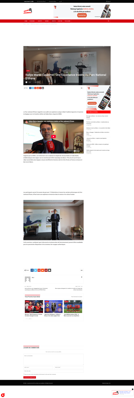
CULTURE (60, 21)
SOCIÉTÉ (40, 21)
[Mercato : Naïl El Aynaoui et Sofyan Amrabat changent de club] (34, 306)
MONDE (47, 21)
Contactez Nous (52, 1)
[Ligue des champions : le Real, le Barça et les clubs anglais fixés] (53, 306)
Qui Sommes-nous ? (41, 1)
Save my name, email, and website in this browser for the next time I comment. (40, 374)
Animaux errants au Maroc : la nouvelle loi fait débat (98, 128)
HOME (25, 21)
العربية (60, 1)
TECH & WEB (67, 21)
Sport (28, 70)
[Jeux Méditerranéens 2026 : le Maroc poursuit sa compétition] (73, 306)
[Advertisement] (67, 35)
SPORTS (54, 21)
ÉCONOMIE (32, 21)
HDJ (110, 383)
